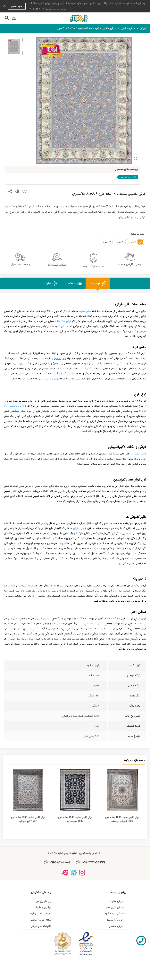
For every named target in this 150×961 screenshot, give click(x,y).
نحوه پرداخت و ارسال (39, 913)
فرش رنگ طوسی (128, 177)
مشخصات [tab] (70, 283)
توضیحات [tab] (94, 283)
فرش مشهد (116, 901)
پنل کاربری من (43, 901)
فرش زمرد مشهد (113, 913)
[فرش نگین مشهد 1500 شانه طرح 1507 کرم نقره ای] (28, 789)
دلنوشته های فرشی (40, 926)
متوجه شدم (16, 6)
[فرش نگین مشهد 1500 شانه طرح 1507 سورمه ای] (75, 789)
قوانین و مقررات (42, 907)
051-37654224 (93, 862)
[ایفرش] (78, 18)
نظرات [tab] (47, 283)
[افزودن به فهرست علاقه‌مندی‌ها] (23, 192)
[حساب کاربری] (14, 18)
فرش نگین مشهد (113, 907)
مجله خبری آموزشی (40, 920)
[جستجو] (6, 18)
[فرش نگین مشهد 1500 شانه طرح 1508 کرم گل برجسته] (122, 789)
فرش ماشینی (116, 926)
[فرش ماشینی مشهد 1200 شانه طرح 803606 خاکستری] (135, 159)
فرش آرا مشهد (115, 920)
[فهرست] (143, 18)
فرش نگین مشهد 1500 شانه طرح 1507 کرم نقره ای (28, 819)
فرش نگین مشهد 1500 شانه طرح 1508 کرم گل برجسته (122, 819)
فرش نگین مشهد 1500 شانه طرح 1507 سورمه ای (75, 819)
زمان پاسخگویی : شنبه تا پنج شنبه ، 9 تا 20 (72, 853)
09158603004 (60, 862)
